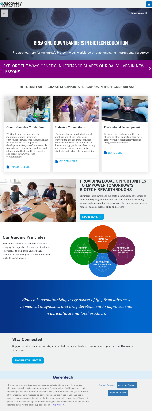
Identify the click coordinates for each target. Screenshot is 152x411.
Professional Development (122, 127)
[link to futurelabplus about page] (63, 378)
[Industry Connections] (76, 109)
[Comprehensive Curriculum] (27, 109)
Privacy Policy (58, 405)
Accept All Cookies (127, 385)
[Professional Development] (125, 109)
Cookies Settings (107, 385)
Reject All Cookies (118, 392)
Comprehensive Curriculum (25, 127)
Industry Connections (70, 127)
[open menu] (149, 4)
